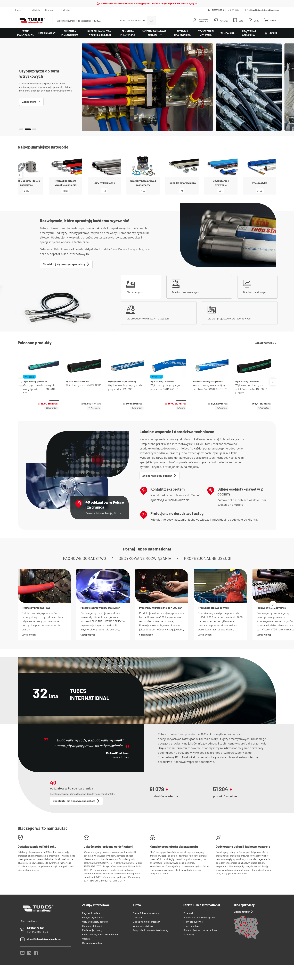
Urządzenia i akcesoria (248, 33)
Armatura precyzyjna (127, 33)
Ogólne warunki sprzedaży (146, 921)
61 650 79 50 (217, 10)
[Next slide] (274, 175)
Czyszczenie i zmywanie (206, 33)
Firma (18, 9)
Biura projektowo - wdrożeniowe (200, 930)
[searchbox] (84, 20)
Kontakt (49, 9)
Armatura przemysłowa (69, 33)
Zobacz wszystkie (264, 342)
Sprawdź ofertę (31, 100)
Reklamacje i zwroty (92, 930)
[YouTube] (22, 953)
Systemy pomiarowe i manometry (154, 33)
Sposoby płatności (92, 925)
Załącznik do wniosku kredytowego (151, 930)
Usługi (273, 33)
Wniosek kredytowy (143, 925)
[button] (21, 129)
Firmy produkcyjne (193, 921)
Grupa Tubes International (146, 913)
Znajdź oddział (242, 911)
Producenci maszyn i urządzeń (199, 917)
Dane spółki (139, 917)
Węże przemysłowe (25, 33)
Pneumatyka (227, 33)
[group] (40, 381)
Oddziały (35, 9)
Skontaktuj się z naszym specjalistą (64, 264)
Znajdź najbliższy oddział (157, 475)
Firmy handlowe (191, 925)
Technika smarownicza (182, 33)
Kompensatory (47, 33)
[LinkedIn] (29, 953)
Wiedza (66, 9)
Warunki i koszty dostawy (95, 921)
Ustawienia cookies (92, 942)
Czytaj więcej (29, 634)
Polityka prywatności (93, 917)
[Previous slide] (21, 382)
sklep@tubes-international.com (264, 10)
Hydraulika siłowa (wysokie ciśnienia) (99, 33)
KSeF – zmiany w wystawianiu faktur (100, 934)
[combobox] (131, 20)
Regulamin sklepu (91, 913)
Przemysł (188, 913)
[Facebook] (36, 953)
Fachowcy (188, 934)
